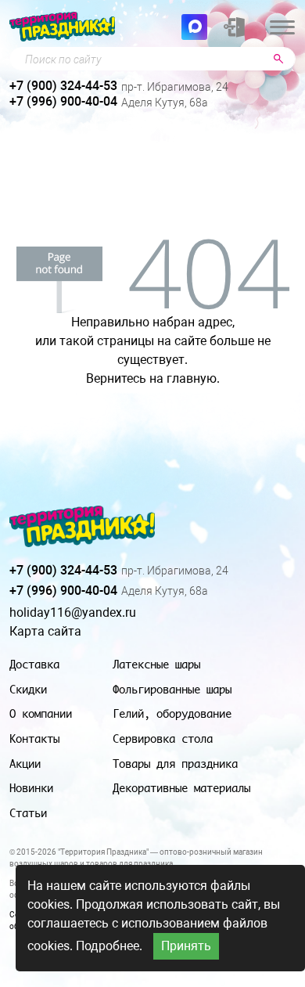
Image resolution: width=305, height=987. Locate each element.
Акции (25, 763)
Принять (186, 945)
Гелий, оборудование (172, 713)
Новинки (31, 787)
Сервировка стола (163, 738)
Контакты (34, 738)
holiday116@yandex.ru (72, 612)
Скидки (28, 689)
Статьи (28, 812)
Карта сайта (45, 631)
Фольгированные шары (172, 689)
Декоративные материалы (181, 787)
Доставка (34, 664)
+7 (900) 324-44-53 (63, 85)
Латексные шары (156, 664)
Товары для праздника (175, 763)
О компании (40, 713)
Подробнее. (109, 945)
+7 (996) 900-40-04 (63, 101)
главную (192, 378)
